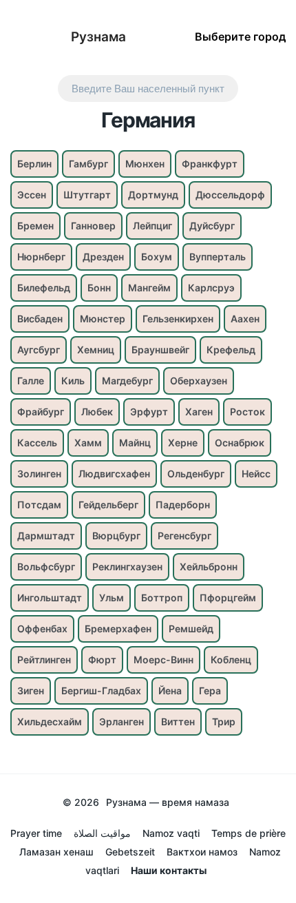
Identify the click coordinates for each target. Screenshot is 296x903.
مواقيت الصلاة (102, 833)
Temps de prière (248, 833)
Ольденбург (195, 473)
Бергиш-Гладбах (101, 690)
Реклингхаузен (127, 566)
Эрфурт (149, 411)
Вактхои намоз (202, 852)
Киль (73, 380)
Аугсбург (38, 349)
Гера (210, 690)
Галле (30, 380)
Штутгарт (87, 194)
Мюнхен (145, 163)
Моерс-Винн (163, 659)
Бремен (35, 225)
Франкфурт (209, 163)
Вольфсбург (46, 566)
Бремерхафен (118, 628)
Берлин (34, 163)
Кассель (37, 442)
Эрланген (121, 721)
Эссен (31, 194)
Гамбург (88, 163)
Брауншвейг (160, 349)
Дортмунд (153, 194)
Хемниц (95, 349)
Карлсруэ (211, 287)
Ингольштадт (49, 597)
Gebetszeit (130, 852)
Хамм (88, 442)
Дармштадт (46, 535)
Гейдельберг (108, 504)
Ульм (111, 597)
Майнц (135, 442)
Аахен (245, 318)
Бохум (156, 256)
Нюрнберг (41, 256)
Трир (223, 721)
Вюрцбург (116, 535)
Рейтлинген (44, 659)
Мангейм (149, 287)
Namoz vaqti (171, 833)
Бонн (99, 287)
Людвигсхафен (114, 473)
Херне (183, 442)
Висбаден (40, 318)
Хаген (199, 411)
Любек (97, 411)
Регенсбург (184, 535)
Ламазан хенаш (56, 852)
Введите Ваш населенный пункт (148, 88)
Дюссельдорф (230, 194)
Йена (170, 690)
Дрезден (103, 256)
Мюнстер (102, 318)
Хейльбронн (208, 566)
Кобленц (231, 659)
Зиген (30, 690)
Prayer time (36, 833)
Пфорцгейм (228, 597)
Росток (247, 411)
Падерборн (183, 504)
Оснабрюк (239, 442)
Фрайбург (40, 411)
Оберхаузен (198, 380)
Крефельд (231, 349)
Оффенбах (42, 628)
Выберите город (240, 36)
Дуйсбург (212, 225)
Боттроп (161, 597)
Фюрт (102, 659)
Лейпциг (152, 225)
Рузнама (98, 37)
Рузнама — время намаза (167, 802)
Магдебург (127, 380)
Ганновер (93, 225)
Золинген (39, 473)
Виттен (178, 721)
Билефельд (43, 287)
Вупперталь (217, 256)
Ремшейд (191, 628)
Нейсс (256, 473)
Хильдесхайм (49, 721)
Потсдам (39, 504)
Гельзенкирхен (177, 318)
